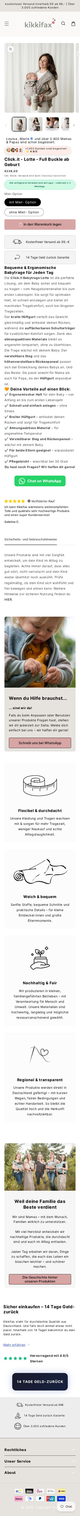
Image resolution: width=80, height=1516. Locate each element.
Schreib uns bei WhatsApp (40, 743)
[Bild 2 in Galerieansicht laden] (35, 124)
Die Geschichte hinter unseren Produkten (40, 1279)
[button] (63, 24)
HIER (8, 599)
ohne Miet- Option (24, 212)
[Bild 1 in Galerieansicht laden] (19, 124)
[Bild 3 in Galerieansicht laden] (52, 124)
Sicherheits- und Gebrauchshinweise (30, 539)
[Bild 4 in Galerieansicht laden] (68, 124)
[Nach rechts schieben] (74, 125)
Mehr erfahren (14, 1345)
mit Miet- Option (22, 202)
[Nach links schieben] (6, 125)
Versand (23, 175)
